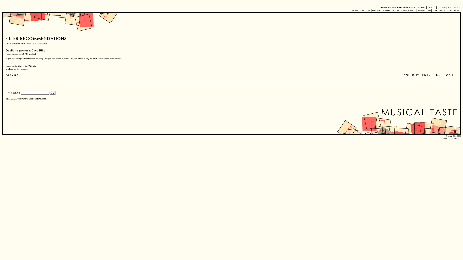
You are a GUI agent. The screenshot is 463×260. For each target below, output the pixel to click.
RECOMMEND (424, 11)
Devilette (12, 50)
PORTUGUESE (454, 7)
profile (32, 54)
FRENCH (431, 7)
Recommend (11, 99)
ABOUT (457, 139)
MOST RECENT (453, 11)
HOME (355, 11)
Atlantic (32, 66)
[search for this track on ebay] (426, 75)
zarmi (450, 136)
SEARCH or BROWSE (406, 11)
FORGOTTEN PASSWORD (384, 11)
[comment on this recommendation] (411, 75)
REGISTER (365, 11)
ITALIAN (441, 7)
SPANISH (421, 7)
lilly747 (25, 54)
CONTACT (447, 139)
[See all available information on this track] (13, 76)
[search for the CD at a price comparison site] (438, 75)
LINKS (441, 11)
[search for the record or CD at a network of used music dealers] (451, 75)
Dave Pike (38, 50)
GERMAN (410, 7)
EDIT (435, 11)
